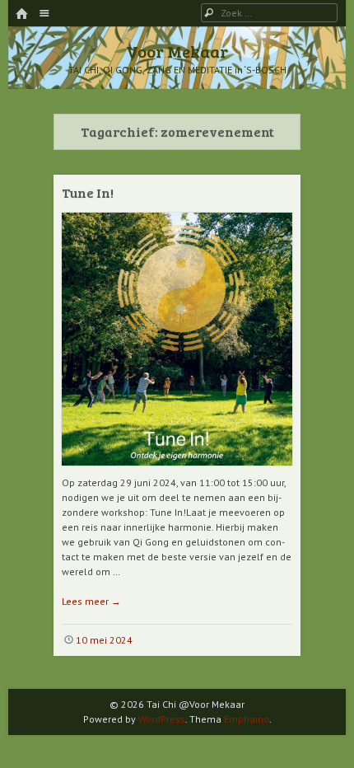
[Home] (21, 14)
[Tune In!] (177, 472)
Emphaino (246, 719)
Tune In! (88, 192)
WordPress (161, 719)
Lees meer (91, 601)
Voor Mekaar (177, 51)
